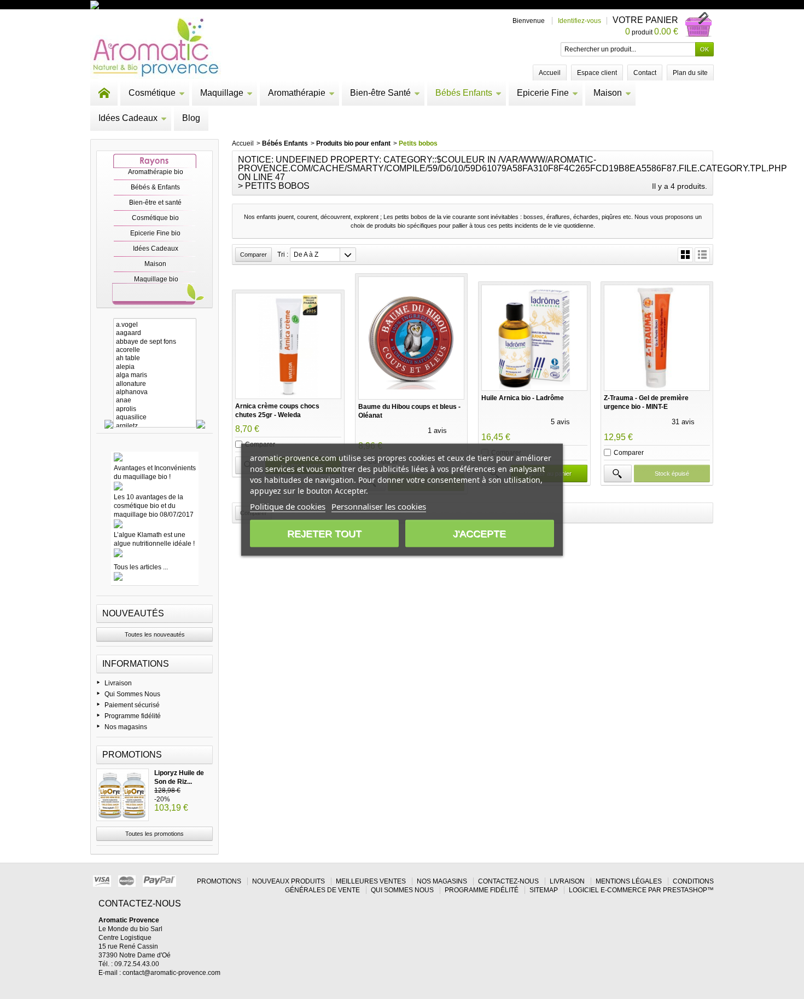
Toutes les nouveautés (155, 634)
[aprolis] (155, 409)
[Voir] (617, 473)
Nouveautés (133, 613)
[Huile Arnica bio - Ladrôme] (534, 338)
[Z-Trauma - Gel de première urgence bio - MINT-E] (657, 338)
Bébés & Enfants (155, 187)
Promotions (132, 754)
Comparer (629, 453)
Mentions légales (629, 881)
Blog (191, 118)
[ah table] (155, 358)
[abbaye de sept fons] (155, 342)
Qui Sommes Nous (132, 694)
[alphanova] (155, 392)
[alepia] (155, 367)
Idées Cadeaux (128, 118)
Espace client (597, 73)
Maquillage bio (156, 279)
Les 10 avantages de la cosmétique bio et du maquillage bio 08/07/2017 (154, 505)
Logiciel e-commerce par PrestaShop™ (641, 890)
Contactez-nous (508, 881)
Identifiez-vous (579, 21)
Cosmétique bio (155, 218)
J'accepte (479, 533)
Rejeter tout (324, 533)
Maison (607, 92)
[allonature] (155, 384)
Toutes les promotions (154, 833)
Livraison (118, 683)
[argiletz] (155, 426)
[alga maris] (155, 375)
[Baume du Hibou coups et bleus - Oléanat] (411, 338)
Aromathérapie (296, 92)
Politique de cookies (287, 505)
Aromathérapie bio (155, 172)
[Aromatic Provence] (155, 48)
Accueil (243, 143)
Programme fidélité (132, 716)
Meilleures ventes (371, 881)
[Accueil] (104, 93)
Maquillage (221, 92)
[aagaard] (155, 333)
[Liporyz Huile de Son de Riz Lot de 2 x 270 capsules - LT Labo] (122, 795)
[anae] (155, 400)
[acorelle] (155, 350)
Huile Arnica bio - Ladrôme (522, 398)
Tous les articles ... (141, 567)
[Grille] (685, 254)
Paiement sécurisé (132, 705)
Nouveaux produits (288, 881)
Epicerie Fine (543, 92)
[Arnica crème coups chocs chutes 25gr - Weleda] (288, 346)
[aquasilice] (155, 417)
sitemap (543, 890)
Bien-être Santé (380, 92)
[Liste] (702, 254)
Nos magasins (125, 727)
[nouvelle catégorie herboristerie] (142, 4)
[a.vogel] (155, 325)
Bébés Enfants (463, 92)
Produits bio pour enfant (353, 143)
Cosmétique (152, 92)
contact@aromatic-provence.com (171, 973)
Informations (135, 663)
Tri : (282, 254)
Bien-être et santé (155, 202)
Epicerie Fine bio (155, 233)
